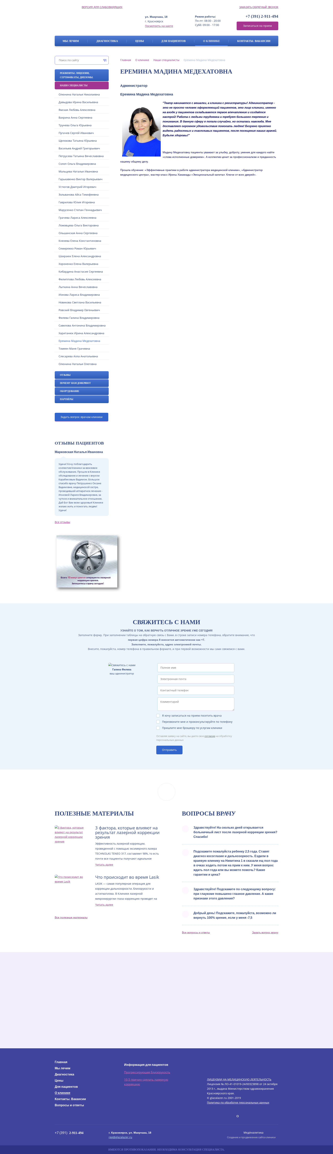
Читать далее (104, 864)
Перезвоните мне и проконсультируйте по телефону (197, 722)
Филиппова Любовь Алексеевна (80, 279)
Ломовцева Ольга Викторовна (79, 225)
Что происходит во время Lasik (127, 877)
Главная (125, 60)
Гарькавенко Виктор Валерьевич (81, 179)
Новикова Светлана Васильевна (80, 302)
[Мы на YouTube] (237, 1116)
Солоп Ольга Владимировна (77, 164)
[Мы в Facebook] (217, 1116)
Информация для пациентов (146, 1064)
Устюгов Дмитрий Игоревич (77, 187)
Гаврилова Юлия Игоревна (77, 202)
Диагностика (107, 41)
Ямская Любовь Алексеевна (77, 110)
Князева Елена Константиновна (80, 241)
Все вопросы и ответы (196, 932)
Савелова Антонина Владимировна (82, 325)
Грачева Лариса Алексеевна (77, 217)
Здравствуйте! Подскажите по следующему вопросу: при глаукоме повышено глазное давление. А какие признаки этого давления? (234, 894)
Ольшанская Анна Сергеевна (78, 233)
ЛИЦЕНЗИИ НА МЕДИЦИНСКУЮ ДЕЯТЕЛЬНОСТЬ (239, 1079)
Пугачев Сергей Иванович (76, 133)
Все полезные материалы (71, 917)
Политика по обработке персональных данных (238, 1102)
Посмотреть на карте (159, 26)
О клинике (211, 41)
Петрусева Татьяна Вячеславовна (81, 156)
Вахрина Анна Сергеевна (75, 117)
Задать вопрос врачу (265, 932)
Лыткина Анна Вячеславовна (78, 287)
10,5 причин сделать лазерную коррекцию (146, 1082)
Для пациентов (173, 41)
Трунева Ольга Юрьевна (75, 125)
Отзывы (65, 375)
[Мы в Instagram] (231, 1116)
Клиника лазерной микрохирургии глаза (91, 21)
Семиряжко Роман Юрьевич (77, 248)
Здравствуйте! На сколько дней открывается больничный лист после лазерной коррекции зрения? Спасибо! (235, 832)
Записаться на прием (257, 26)
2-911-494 (262, 16)
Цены (139, 41)
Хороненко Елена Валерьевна (78, 264)
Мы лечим (71, 41)
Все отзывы (62, 522)
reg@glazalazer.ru (120, 1137)
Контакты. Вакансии (253, 41)
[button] (199, 187)
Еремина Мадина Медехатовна (79, 341)
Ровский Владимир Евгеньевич (79, 310)
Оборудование (69, 391)
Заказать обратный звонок (258, 7)
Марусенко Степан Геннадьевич (80, 210)
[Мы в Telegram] (224, 1115)
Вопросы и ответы (69, 1105)
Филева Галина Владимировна (79, 318)
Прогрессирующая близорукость (147, 1072)
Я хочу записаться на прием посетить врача (192, 715)
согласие (209, 736)
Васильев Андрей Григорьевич (79, 148)
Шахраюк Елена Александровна (80, 256)
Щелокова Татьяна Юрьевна (78, 140)
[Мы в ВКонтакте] (210, 1116)
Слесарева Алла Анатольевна (78, 356)
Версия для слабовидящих (102, 7)
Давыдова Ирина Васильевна (78, 102)
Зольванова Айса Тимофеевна (79, 194)
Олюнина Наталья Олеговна (78, 364)
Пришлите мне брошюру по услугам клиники (192, 728)
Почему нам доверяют (75, 383)
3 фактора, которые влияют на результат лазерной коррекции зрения (127, 832)
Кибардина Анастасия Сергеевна (81, 271)
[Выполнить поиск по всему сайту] (104, 60)
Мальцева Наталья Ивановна (78, 171)
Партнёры (66, 399)
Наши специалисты (73, 85)
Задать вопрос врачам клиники (82, 417)
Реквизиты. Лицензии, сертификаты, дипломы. (76, 75)
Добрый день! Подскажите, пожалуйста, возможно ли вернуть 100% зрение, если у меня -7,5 (234, 915)
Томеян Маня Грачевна (74, 348)
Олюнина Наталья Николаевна (79, 94)
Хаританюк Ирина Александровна (81, 333)
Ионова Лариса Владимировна (79, 294)
